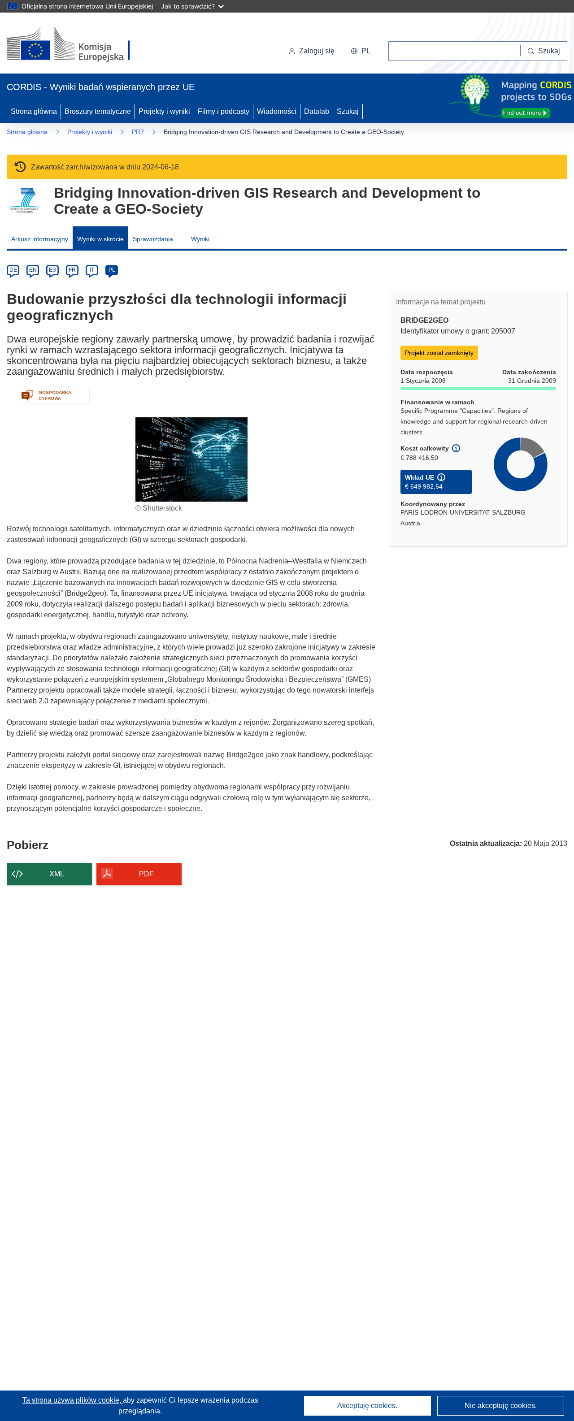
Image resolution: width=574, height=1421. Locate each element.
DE (13, 270)
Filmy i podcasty (223, 111)
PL (112, 270)
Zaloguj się (317, 51)
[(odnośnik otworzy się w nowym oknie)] (79, 45)
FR (72, 270)
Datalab (316, 111)
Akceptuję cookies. (367, 1405)
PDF (146, 874)
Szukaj (348, 111)
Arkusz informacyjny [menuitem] (39, 239)
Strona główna (34, 111)
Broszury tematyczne (98, 111)
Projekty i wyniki (164, 111)
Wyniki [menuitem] (200, 239)
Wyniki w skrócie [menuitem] (100, 239)
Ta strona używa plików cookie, (72, 1400)
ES (52, 270)
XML (56, 874)
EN (33, 270)
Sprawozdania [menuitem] (153, 239)
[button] (361, 51)
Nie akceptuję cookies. (501, 1405)
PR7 (138, 131)
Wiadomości (276, 111)
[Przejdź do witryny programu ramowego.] (23, 200)
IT (92, 270)
